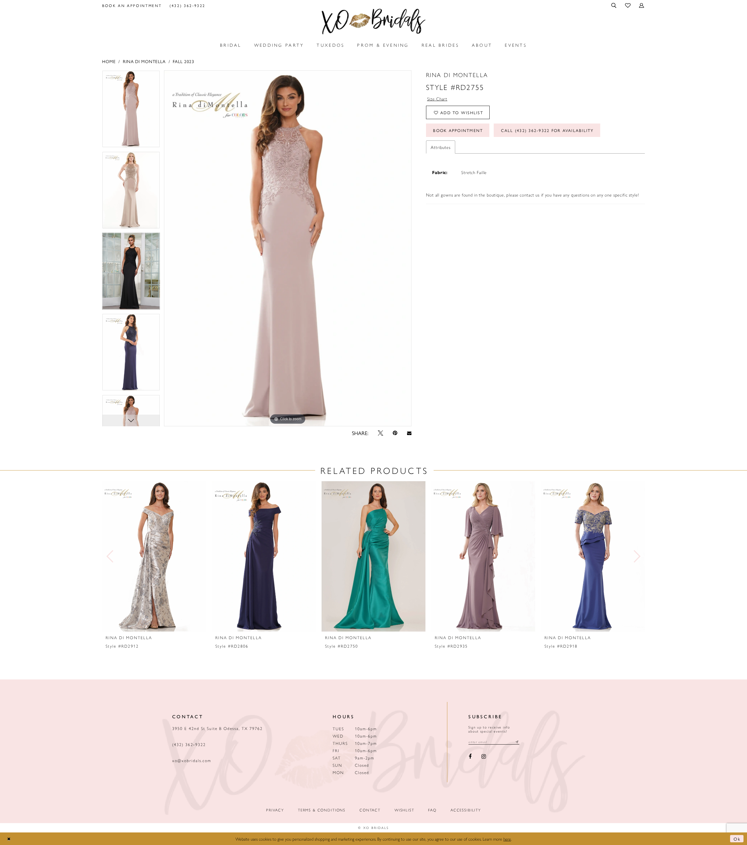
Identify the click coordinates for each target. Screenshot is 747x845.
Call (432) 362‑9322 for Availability (547, 130)
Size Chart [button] (437, 98)
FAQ (432, 810)
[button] (614, 5)
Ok (737, 839)
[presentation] (154, 556)
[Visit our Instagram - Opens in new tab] (483, 756)
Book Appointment (458, 130)
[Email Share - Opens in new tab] (409, 433)
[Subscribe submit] (517, 742)
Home (109, 61)
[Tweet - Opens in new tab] (380, 433)
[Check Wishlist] (628, 5)
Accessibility (466, 810)
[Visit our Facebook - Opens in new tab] (470, 756)
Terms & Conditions (321, 810)
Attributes (441, 147)
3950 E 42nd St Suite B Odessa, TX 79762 (217, 728)
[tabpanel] (131, 111)
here (507, 839)
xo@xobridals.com (191, 760)
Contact (370, 810)
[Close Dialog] (9, 839)
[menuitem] (132, 5)
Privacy (275, 810)
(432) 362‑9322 (189, 744)
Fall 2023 (183, 61)
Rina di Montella (144, 61)
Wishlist (404, 810)
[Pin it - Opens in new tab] (394, 433)
